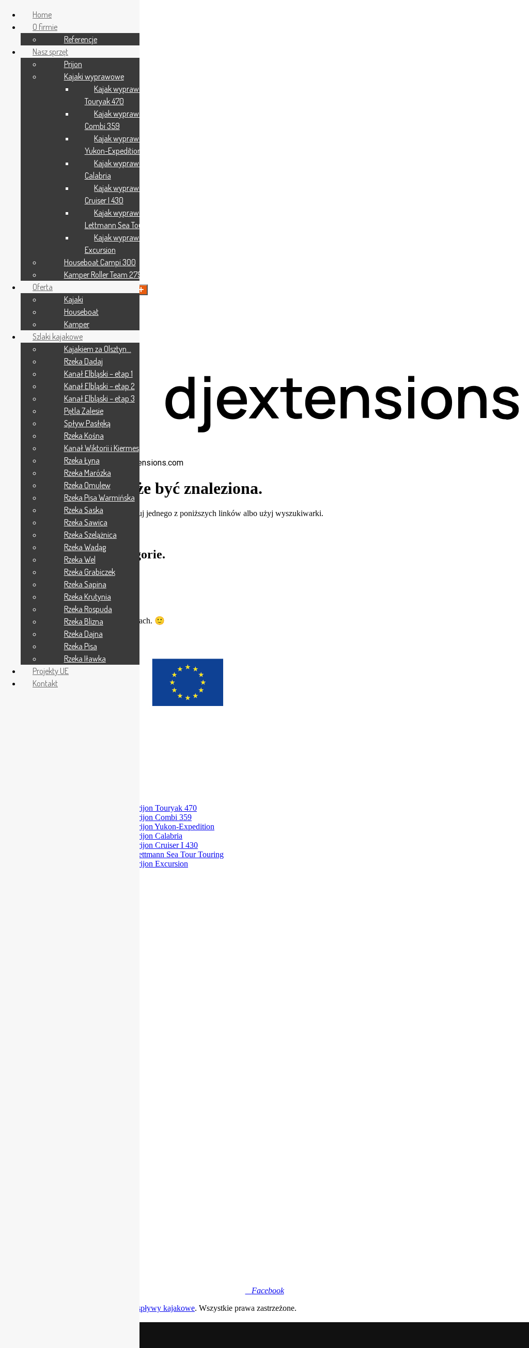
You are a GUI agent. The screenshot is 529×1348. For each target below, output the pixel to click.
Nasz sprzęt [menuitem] (50, 51)
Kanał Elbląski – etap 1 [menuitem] (98, 373)
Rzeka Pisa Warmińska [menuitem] (99, 497)
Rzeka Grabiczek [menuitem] (89, 572)
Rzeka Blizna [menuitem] (83, 621)
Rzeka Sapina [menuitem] (85, 584)
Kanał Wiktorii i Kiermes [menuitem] (101, 448)
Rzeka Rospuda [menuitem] (88, 609)
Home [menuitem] (42, 14)
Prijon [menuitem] (73, 64)
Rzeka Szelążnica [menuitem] (90, 534)
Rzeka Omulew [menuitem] (87, 485)
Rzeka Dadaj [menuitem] (83, 361)
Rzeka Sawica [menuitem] (85, 522)
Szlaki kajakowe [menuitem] (58, 336)
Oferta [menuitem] (43, 287)
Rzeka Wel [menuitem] (80, 559)
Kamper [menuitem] (76, 324)
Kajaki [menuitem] (73, 299)
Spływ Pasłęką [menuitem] (87, 423)
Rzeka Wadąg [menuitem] (85, 547)
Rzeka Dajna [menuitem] (83, 634)
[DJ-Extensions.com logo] (264, 453)
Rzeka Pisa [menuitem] (80, 646)
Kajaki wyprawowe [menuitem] (94, 76)
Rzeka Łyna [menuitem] (82, 460)
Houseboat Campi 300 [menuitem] (100, 262)
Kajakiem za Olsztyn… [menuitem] (97, 349)
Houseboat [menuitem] (81, 312)
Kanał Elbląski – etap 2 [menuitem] (99, 386)
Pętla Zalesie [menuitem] (83, 411)
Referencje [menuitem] (80, 39)
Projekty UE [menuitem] (51, 671)
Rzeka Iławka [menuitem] (85, 658)
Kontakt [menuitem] (45, 683)
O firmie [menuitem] (45, 27)
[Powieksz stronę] (141, 289)
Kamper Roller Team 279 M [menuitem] (106, 274)
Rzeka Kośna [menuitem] (84, 435)
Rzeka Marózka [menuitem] (87, 473)
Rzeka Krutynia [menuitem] (87, 596)
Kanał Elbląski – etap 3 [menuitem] (99, 398)
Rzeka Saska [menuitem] (83, 510)
